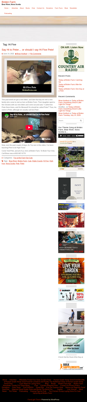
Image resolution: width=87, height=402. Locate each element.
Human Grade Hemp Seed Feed (66, 380)
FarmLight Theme (34, 400)
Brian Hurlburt (22, 54)
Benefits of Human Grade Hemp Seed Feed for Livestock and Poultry (44, 381)
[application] (71, 136)
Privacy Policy (74, 385)
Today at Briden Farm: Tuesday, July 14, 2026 (71, 114)
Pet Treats (13, 391)
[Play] (61, 136)
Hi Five (46, 161)
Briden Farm (22, 161)
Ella (42, 387)
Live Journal (71, 389)
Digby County (37, 161)
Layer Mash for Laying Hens (29, 384)
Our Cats (29, 158)
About (22, 8)
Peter (22, 163)
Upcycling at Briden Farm (42, 393)
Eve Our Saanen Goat (54, 387)
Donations (49, 8)
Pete (17, 163)
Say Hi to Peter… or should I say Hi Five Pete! (28, 49)
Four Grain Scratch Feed (41, 380)
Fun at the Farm (19, 158)
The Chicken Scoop (56, 391)
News (4, 391)
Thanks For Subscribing (20, 385)
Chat (33, 8)
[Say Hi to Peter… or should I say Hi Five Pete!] (29, 97)
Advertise (15, 8)
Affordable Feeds (25, 380)
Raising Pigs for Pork (38, 391)
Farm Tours (59, 8)
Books (28, 8)
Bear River (13, 161)
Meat (66, 8)
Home (6, 8)
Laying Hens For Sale (72, 391)
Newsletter (73, 8)
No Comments (35, 54)
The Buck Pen (47, 389)
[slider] (80, 135)
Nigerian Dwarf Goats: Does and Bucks (26, 389)
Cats (29, 161)
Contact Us (40, 8)
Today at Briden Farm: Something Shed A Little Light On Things (71, 102)
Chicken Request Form (49, 385)
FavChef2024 (28, 387)
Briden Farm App (64, 384)
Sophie (60, 389)
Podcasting (8, 13)
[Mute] (77, 136)
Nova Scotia (10, 163)
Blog (46, 384)
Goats (38, 387)
